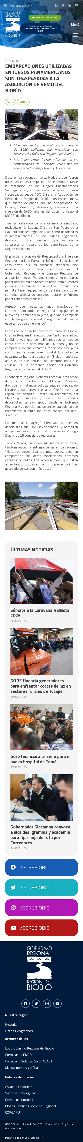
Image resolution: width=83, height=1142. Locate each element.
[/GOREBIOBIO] (15, 867)
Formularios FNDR (18, 1054)
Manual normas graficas (22, 1067)
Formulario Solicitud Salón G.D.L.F (29, 1061)
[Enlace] (12, 24)
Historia (11, 1024)
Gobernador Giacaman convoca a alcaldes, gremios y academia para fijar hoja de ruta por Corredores (40, 834)
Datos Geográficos (19, 1030)
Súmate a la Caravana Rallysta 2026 (39, 613)
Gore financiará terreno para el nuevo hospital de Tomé (40, 759)
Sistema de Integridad (21, 1093)
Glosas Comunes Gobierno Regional (30, 1105)
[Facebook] (56, 5)
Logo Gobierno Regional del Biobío (29, 1048)
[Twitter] (63, 5)
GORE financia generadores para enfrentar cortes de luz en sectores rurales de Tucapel (40, 686)
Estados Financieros (19, 1086)
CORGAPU (12, 1112)
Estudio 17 (37, 1138)
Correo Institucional (19, 1099)
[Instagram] (70, 5)
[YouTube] (77, 5)
